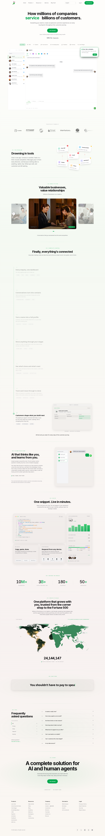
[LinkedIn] (84, 830)
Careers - (49, 806)
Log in (80, 3)
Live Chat (13, 804)
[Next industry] (91, 213)
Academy (30, 810)
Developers (31, 814)
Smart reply (42, 101)
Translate (47, 812)
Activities (73, 44)
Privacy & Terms (83, 804)
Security (81, 808)
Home (24, 3)
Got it (95, 54)
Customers (47, 808)
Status (29, 816)
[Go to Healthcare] (54, 231)
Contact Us (47, 814)
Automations (45, 44)
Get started (53, 782)
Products (30, 3)
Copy (61, 516)
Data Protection (82, 806)
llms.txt (47, 816)
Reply (29, 101)
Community (31, 818)
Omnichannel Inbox (16, 806)
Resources (38, 3)
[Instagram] (88, 830)
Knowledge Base (55, 44)
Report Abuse (82, 810)
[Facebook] (77, 830)
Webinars (30, 812)
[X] (81, 830)
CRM (30, 44)
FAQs (29, 806)
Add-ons (47, 3)
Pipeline (36, 44)
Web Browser (65, 804)
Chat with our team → (16, 742)
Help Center (31, 804)
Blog (29, 808)
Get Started (89, 2)
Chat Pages (14, 808)
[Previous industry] (13, 213)
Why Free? (53, 3)
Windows (64, 806)
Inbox (23, 44)
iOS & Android (65, 810)
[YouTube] (92, 830)
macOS (63, 808)
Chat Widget (82, 44)
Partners (47, 810)
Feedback (65, 44)
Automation (14, 820)
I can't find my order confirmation (33, 57)
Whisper (34, 101)
